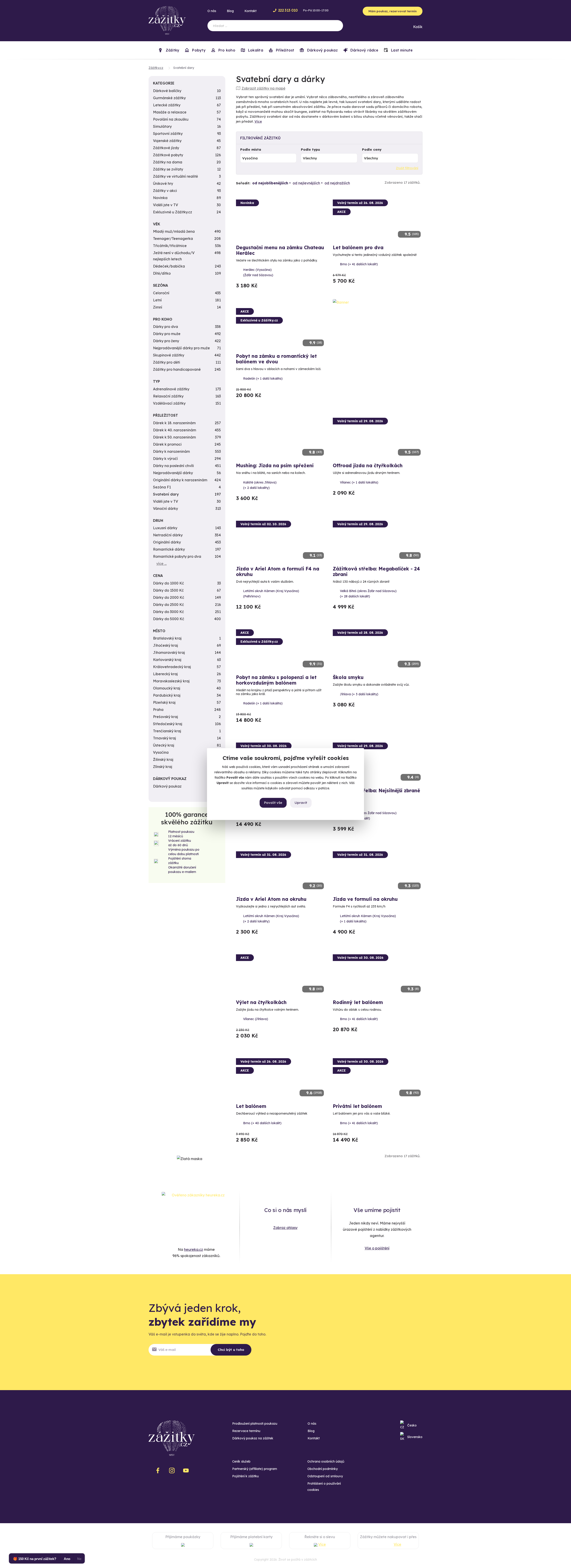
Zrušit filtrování (407, 168)
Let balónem (251, 1106)
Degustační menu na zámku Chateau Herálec (280, 250)
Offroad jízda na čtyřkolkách (368, 465)
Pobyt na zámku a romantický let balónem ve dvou (276, 358)
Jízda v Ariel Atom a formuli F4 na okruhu (277, 571)
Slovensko (414, 1437)
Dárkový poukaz (321, 50)
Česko (412, 1425)
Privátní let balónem (357, 1106)
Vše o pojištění (377, 1248)
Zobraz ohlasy (285, 1227)
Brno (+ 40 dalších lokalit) (262, 1123)
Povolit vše (273, 802)
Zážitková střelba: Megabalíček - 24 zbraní (376, 571)
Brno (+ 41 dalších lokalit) (359, 264)
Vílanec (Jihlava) (255, 1019)
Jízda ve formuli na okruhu (365, 899)
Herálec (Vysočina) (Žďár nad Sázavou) (258, 272)
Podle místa (250, 149)
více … (161, 563)
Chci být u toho (231, 1350)
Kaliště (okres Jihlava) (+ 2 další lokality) (260, 485)
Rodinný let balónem (358, 1002)
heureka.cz (193, 1249)
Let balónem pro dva (358, 247)
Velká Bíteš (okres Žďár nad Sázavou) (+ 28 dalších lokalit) (368, 593)
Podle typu (310, 149)
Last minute (401, 50)
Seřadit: (243, 183)
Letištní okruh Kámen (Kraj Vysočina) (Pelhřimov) (271, 593)
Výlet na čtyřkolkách (261, 1002)
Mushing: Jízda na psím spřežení (275, 465)
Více (258, 121)
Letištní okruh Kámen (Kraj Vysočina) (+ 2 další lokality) (271, 918)
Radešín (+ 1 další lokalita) (263, 379)
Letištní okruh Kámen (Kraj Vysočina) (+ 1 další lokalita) (368, 918)
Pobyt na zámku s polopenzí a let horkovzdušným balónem (276, 680)
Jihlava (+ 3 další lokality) (359, 694)
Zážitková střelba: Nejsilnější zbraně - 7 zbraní (376, 793)
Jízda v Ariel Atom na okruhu (271, 899)
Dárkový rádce (363, 50)
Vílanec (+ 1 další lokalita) (359, 482)
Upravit (301, 802)
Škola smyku (348, 677)
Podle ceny (371, 149)
